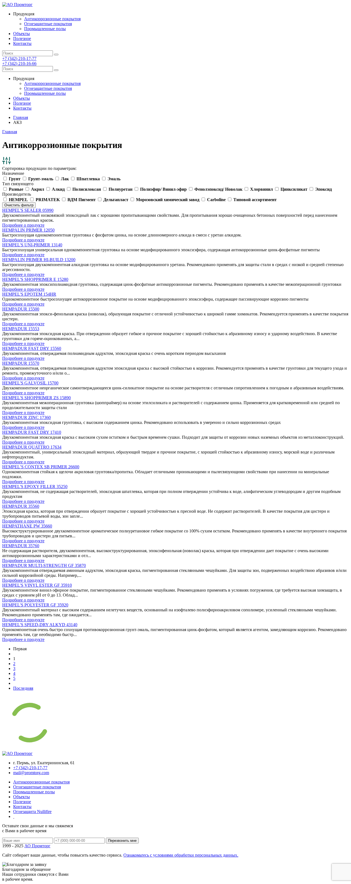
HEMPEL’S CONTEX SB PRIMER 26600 (40, 466)
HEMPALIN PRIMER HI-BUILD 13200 (38, 259)
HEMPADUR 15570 (20, 363)
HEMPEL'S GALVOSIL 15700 (30, 383)
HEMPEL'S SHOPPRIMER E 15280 (35, 279)
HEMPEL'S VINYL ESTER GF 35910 (37, 585)
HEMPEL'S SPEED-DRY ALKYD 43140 (39, 624)
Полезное (22, 38)
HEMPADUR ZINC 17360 (26, 417)
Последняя (23, 688)
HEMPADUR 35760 (20, 545)
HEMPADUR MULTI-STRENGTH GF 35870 (44, 565)
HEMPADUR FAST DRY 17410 (31, 432)
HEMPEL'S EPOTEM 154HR (29, 294)
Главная (20, 117)
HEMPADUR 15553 (20, 328)
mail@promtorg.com (31, 772)
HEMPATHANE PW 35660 (27, 526)
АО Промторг (37, 845)
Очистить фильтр (18, 205)
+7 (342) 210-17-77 (19, 58)
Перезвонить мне (122, 841)
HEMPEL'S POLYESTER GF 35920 (35, 605)
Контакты (22, 43)
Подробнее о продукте (23, 225)
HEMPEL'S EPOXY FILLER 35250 (34, 486)
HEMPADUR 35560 (20, 506)
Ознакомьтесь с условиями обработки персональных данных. (180, 855)
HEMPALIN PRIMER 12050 (28, 230)
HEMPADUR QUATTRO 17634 (31, 447)
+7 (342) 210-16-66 (19, 63)
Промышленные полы (45, 28)
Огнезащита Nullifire (32, 811)
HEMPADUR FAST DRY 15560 (31, 348)
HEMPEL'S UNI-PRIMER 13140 (32, 245)
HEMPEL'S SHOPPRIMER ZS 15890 (36, 397)
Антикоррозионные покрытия (52, 18)
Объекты (21, 33)
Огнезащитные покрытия (48, 23)
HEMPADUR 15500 (20, 309)
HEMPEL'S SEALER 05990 (27, 210)
